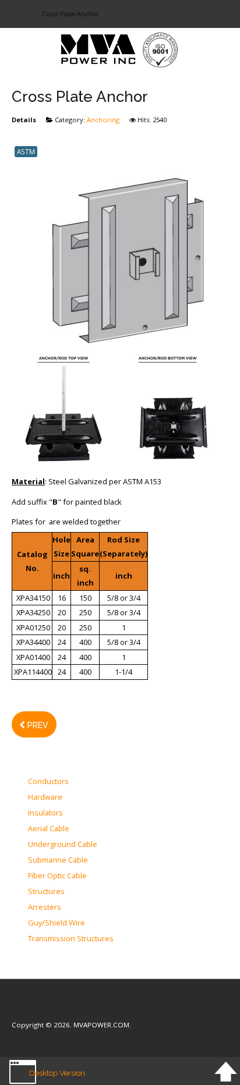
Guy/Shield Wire (56, 923)
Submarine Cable (58, 860)
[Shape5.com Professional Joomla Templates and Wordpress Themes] (36, 1007)
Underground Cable (62, 844)
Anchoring (103, 119)
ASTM (26, 151)
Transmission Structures (71, 939)
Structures (46, 891)
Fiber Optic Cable (57, 876)
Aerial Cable (48, 829)
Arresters (44, 907)
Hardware (45, 797)
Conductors (48, 781)
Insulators (45, 813)
